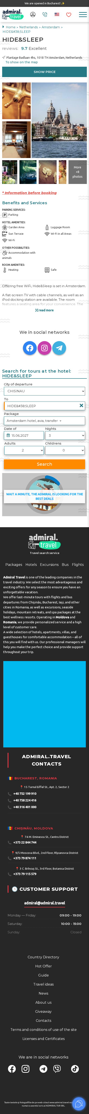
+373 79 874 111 (22, 858)
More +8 (78, 172)
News (43, 993)
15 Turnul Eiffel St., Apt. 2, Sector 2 (46, 787)
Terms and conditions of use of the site (43, 1030)
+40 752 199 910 (22, 794)
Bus (65, 565)
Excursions (49, 565)
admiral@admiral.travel (44, 903)
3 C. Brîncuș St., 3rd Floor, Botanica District (47, 868)
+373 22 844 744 (22, 842)
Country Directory (43, 957)
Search (44, 464)
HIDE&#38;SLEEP (16, 32)
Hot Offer (43, 966)
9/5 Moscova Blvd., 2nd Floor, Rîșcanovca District (46, 852)
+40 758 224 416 (22, 801)
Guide (43, 975)
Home (11, 27)
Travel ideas (43, 984)
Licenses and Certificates (43, 1039)
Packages (13, 565)
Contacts (43, 1021)
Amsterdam (51, 27)
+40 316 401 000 (22, 807)
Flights (78, 565)
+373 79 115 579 (22, 874)
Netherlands (29, 27)
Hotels (31, 565)
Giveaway (43, 1012)
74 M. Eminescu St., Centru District (47, 837)
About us (43, 1002)
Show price (45, 72)
